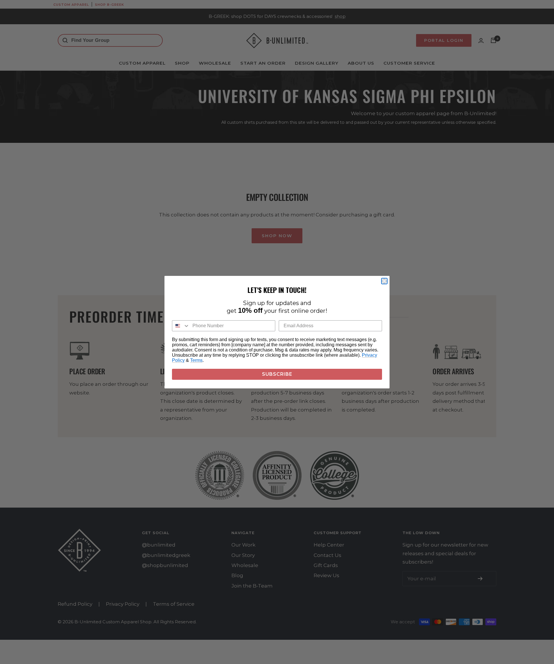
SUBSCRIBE (277, 374)
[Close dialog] (384, 281)
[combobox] (181, 326)
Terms (196, 360)
